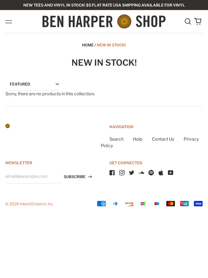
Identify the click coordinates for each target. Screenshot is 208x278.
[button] (188, 21)
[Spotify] (151, 172)
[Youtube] (170, 172)
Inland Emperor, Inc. (37, 203)
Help (137, 139)
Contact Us (163, 139)
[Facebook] (112, 172)
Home (88, 45)
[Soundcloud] (141, 172)
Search (116, 139)
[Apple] (161, 172)
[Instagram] (122, 172)
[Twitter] (131, 172)
